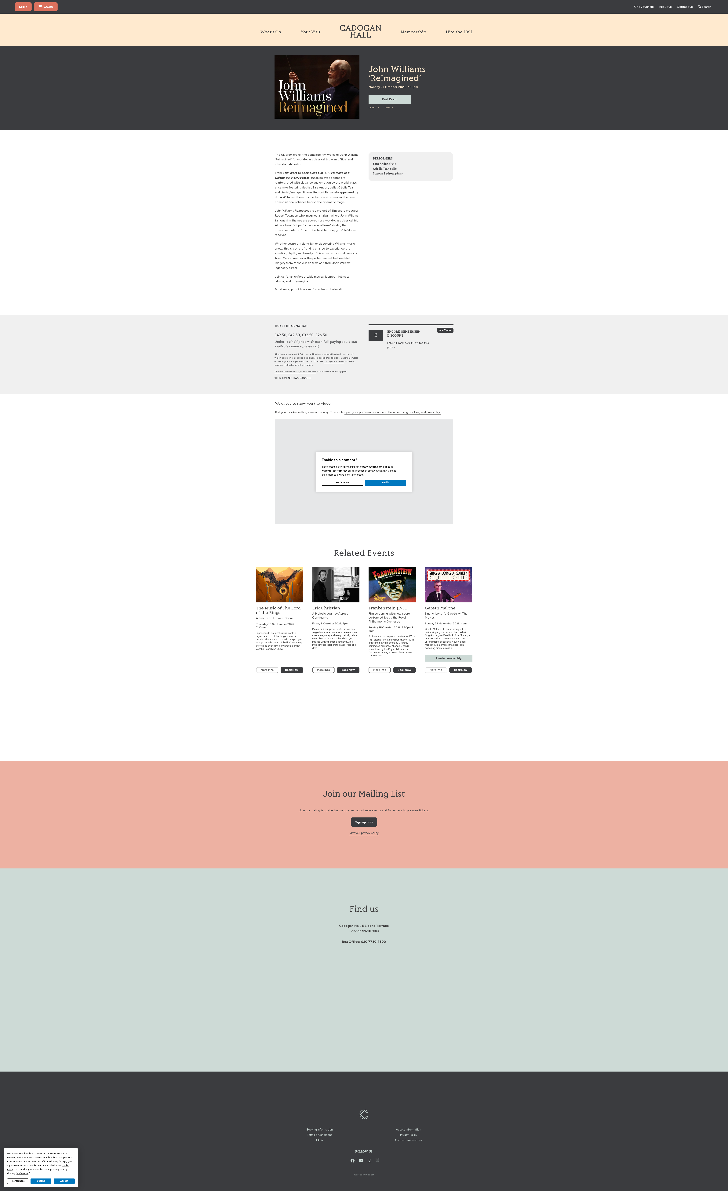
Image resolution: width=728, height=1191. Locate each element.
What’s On (270, 32)
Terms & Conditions (319, 1135)
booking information (334, 361)
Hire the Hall (459, 32)
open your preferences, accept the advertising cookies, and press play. (392, 412)
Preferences (18, 1181)
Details (372, 107)
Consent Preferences (408, 1140)
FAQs (319, 1140)
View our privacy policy (364, 833)
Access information (408, 1129)
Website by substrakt (364, 1174)
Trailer (387, 107)
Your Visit (311, 32)
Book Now (291, 670)
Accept (64, 1181)
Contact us (685, 7)
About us (665, 7)
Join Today (445, 330)
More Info (267, 670)
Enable (385, 482)
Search (706, 7)
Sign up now (364, 822)
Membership (413, 32)
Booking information (319, 1129)
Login (23, 7)
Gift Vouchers (644, 7)
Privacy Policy (408, 1135)
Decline (41, 1181)
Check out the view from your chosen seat (295, 371)
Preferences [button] (22, 1173)
